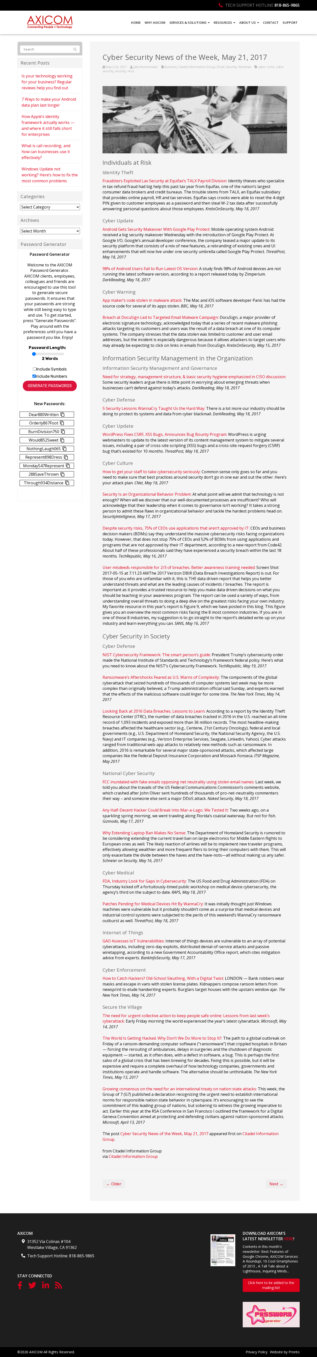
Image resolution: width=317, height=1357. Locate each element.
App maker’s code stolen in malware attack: (142, 300)
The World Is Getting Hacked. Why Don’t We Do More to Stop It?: (162, 1038)
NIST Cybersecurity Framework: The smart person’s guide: (157, 654)
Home (136, 22)
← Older (113, 1184)
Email (220, 67)
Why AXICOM (155, 22)
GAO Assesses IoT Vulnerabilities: (133, 941)
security (120, 71)
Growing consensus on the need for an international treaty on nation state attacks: (180, 1089)
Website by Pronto (285, 1352)
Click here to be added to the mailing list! (271, 1285)
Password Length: (47, 347)
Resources (223, 22)
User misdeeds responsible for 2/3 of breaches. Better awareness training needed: (179, 567)
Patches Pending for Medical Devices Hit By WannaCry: (153, 904)
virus (130, 71)
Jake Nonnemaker (145, 67)
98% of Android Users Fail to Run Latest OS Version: (150, 268)
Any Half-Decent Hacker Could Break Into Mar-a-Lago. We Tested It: (166, 810)
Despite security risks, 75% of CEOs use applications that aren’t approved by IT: (176, 528)
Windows (244, 67)
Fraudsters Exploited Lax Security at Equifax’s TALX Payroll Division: (165, 181)
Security (231, 67)
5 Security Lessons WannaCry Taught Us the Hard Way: (154, 408)
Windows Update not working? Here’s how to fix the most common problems (50, 175)
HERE (288, 1238)
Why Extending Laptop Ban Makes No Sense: (144, 833)
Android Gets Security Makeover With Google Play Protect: (156, 229)
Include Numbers (51, 376)
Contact (271, 22)
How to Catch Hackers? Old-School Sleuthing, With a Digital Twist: (163, 978)
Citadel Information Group (196, 67)
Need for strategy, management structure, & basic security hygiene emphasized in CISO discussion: (194, 376)
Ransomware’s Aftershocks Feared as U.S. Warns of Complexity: (161, 677)
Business (170, 67)
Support (290, 22)
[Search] (75, 49)
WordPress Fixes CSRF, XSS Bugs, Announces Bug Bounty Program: (165, 434)
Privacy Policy (256, 1352)
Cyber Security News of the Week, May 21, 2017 (164, 1133)
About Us (248, 22)
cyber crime (266, 67)
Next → (276, 1184)
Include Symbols (51, 369)
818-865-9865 (287, 5)
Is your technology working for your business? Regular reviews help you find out (47, 82)
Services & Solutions (188, 22)
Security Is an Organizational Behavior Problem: (147, 494)
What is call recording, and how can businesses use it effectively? (46, 151)
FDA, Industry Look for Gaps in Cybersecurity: (145, 881)
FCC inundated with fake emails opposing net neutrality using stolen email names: (178, 782)
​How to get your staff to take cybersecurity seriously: (152, 471)
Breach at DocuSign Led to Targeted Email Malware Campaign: (161, 317)
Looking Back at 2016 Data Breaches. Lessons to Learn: (154, 711)
